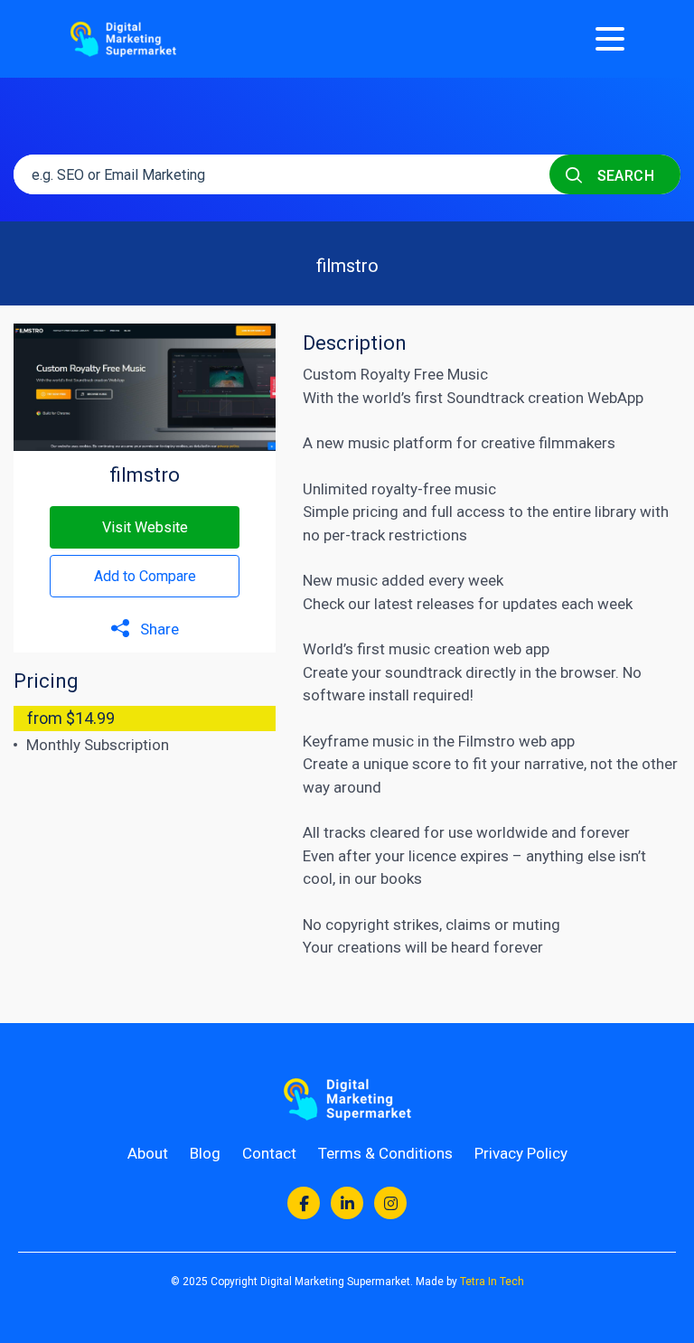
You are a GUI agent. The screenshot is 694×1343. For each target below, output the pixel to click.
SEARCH (623, 175)
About (147, 1153)
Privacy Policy (520, 1153)
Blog (205, 1153)
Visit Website (145, 527)
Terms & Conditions (385, 1153)
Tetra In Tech (492, 1281)
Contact (269, 1153)
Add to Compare (145, 576)
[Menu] (610, 38)
